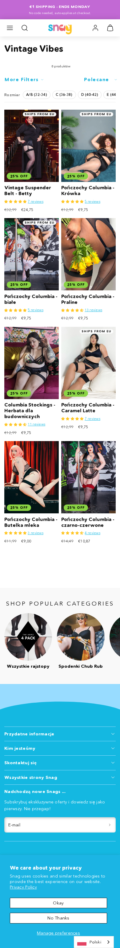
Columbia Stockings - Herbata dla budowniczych (29, 410)
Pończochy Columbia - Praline (87, 299)
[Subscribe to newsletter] (110, 825)
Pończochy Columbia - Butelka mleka (31, 522)
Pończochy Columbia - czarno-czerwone (87, 522)
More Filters (21, 79)
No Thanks (58, 918)
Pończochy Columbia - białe (31, 299)
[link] (95, 28)
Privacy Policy (23, 887)
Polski (95, 941)
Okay (58, 903)
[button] (9, 28)
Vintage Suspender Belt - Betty (27, 190)
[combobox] (94, 942)
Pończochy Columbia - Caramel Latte (87, 408)
